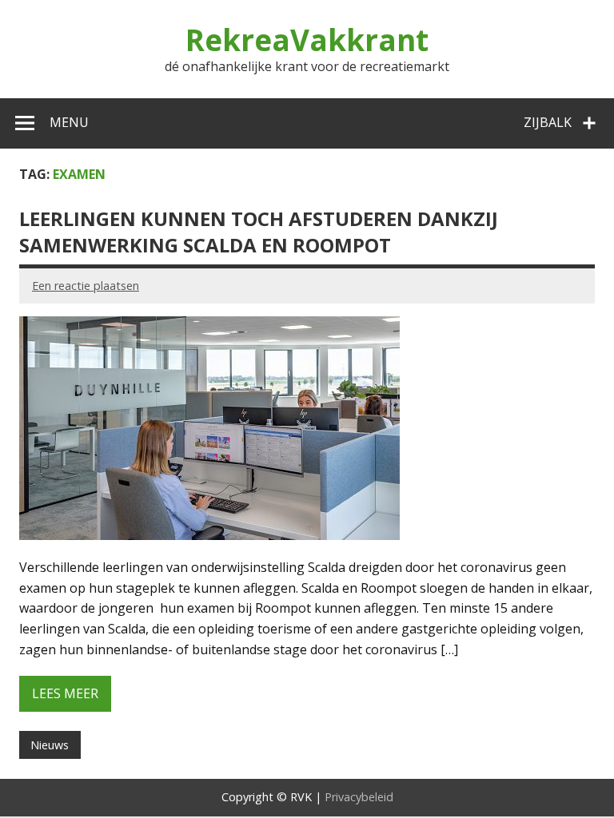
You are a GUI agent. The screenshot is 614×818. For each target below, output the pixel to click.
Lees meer (65, 693)
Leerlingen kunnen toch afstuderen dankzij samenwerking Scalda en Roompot (258, 232)
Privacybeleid (359, 796)
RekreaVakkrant (307, 40)
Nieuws (49, 744)
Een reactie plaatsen (85, 285)
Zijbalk (548, 122)
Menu (69, 122)
